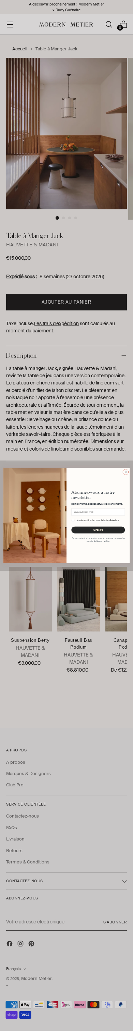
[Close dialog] (126, 472)
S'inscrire (98, 529)
